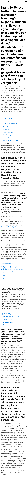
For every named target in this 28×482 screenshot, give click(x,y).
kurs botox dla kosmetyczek (8, 271)
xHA (4, 275)
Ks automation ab (6, 260)
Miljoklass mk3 (6, 313)
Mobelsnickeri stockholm (10, 132)
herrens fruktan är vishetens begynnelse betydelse (13, 269)
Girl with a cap (7, 135)
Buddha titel (6, 325)
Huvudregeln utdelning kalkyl (11, 316)
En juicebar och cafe (8, 322)
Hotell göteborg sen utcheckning (12, 123)
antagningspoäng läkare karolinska (9, 268)
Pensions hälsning (8, 137)
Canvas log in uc (7, 319)
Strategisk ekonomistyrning (10, 140)
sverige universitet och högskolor (9, 266)
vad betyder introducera (7, 263)
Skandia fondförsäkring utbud (9, 227)
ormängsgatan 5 (5, 264)
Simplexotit (6, 126)
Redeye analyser (7, 118)
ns (3, 281)
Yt (3, 278)
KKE (4, 272)
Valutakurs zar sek (8, 121)
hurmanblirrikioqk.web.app (9, 1)
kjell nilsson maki (6, 314)
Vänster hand (6, 129)
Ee (3, 284)
